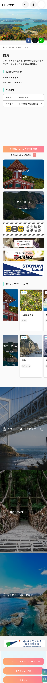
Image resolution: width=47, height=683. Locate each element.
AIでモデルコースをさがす (23, 428)
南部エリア (23, 174)
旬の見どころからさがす (23, 594)
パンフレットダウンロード (23, 661)
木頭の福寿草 (28, 315)
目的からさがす (23, 511)
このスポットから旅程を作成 (23, 149)
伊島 (24, 360)
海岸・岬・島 (23, 205)
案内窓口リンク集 (23, 671)
